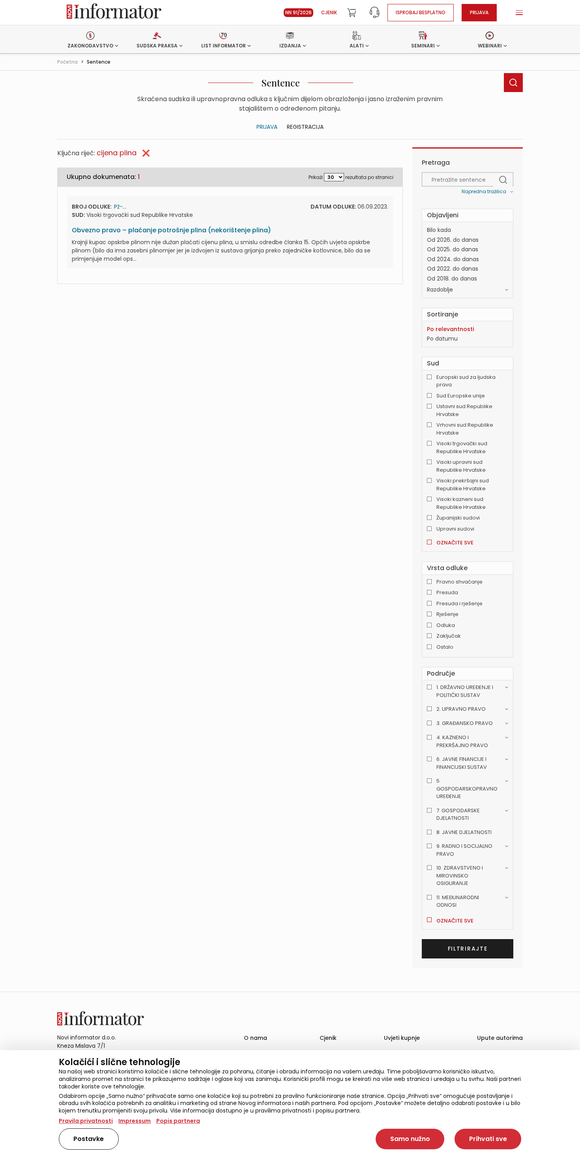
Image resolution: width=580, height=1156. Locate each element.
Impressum (134, 1121)
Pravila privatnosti (86, 1121)
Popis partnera (178, 1121)
